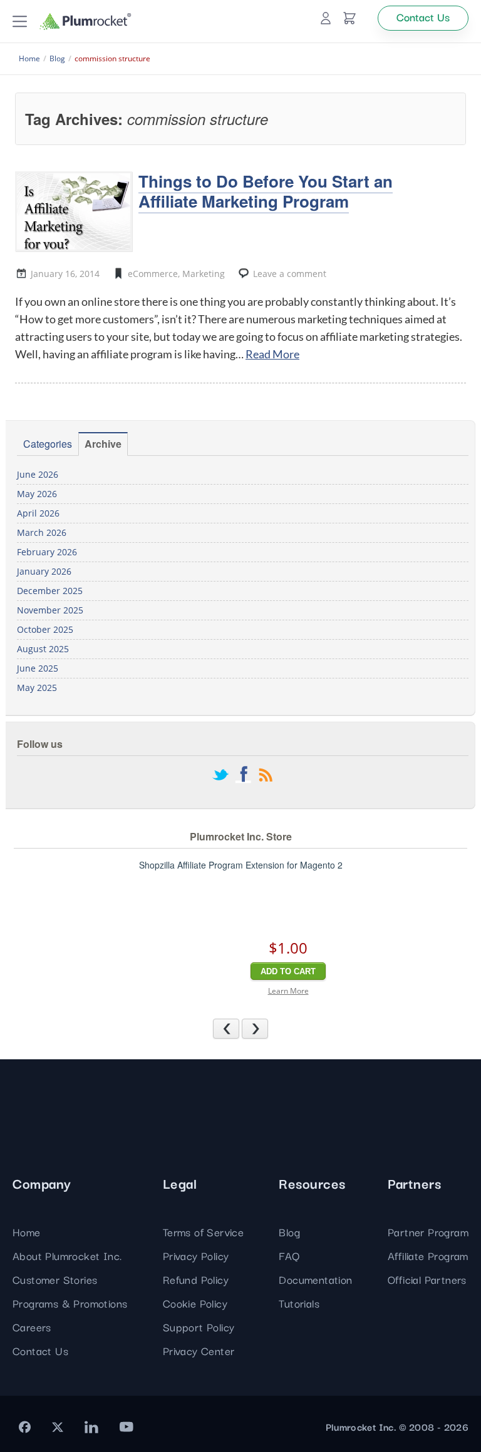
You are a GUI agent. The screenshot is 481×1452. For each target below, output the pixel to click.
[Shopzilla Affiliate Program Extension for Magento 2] (198, 941)
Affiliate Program (428, 1255)
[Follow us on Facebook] (243, 776)
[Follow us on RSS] (265, 776)
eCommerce (153, 274)
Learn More (288, 991)
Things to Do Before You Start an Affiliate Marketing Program (265, 190)
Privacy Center (199, 1350)
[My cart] (349, 18)
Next (267, 1028)
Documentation (315, 1279)
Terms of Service (203, 1231)
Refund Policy (196, 1279)
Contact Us (40, 1350)
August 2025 (43, 649)
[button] (19, 21)
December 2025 (50, 591)
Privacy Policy (196, 1255)
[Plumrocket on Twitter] (58, 1426)
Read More (272, 354)
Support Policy (199, 1326)
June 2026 (37, 474)
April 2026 (38, 513)
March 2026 (41, 532)
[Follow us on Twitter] (220, 776)
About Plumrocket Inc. (67, 1255)
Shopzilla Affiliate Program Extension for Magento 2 (241, 865)
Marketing (203, 274)
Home (27, 1231)
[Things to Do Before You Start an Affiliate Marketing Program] (73, 211)
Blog (289, 1231)
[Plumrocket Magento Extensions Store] (85, 21)
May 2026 (37, 494)
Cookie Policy (195, 1302)
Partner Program (428, 1231)
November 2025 (50, 610)
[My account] (325, 18)
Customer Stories (55, 1279)
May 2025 (37, 687)
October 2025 (45, 629)
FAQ (289, 1255)
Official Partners (427, 1279)
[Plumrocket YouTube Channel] (126, 1426)
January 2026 (44, 571)
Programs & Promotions (70, 1302)
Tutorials (299, 1302)
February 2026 (47, 552)
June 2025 (37, 668)
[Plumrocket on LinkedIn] (91, 1426)
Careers (32, 1326)
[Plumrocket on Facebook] (25, 1426)
